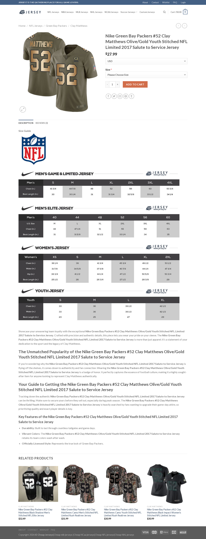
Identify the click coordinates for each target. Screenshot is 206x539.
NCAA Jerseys (111, 12)
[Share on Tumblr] (131, 96)
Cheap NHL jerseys (124, 534)
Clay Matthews (78, 25)
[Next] (186, 495)
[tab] (26, 123)
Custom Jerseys (147, 12)
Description (26, 123)
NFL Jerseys (53, 12)
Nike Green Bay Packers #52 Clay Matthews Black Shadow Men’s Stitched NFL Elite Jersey (35, 512)
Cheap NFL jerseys (104, 534)
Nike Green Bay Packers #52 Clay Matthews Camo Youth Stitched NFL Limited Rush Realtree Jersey (122, 512)
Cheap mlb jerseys (63, 534)
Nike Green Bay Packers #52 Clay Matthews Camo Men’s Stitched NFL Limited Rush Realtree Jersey (79, 512)
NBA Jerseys (67, 12)
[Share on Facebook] (108, 96)
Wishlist (165, 2)
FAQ (175, 2)
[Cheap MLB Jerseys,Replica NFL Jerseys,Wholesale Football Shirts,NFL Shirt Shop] (31, 12)
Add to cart (135, 84)
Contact (155, 2)
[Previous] (18, 495)
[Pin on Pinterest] (125, 96)
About (145, 2)
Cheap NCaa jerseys (84, 534)
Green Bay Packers (56, 25)
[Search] (164, 12)
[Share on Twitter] (114, 96)
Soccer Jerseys (128, 12)
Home (22, 25)
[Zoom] (23, 109)
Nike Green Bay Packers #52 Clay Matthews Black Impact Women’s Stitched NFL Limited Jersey (164, 512)
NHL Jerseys (96, 12)
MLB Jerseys (82, 12)
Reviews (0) (42, 123)
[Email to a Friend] (120, 96)
